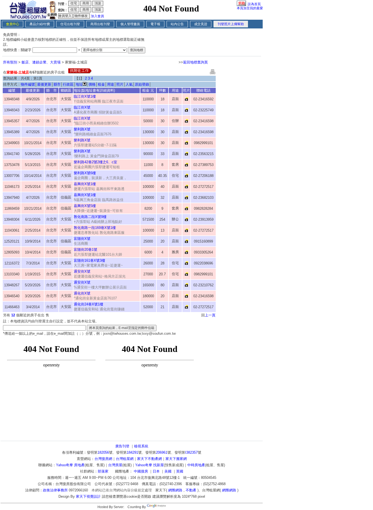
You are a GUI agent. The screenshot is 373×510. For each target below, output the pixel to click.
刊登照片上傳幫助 (231, 24)
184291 (132, 452)
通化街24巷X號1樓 (88, 304)
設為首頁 (254, 4)
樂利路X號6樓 (85, 173)
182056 (103, 452)
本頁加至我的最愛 (250, 8)
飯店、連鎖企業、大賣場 (41, 62)
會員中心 (12, 24)
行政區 (68, 84)
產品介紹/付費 (39, 24)
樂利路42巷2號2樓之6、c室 (95, 162)
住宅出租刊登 (70, 24)
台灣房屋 (115, 465)
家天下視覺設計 (88, 496)
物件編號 (28, 84)
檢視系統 (141, 446)
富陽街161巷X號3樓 (89, 260)
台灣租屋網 (125, 459)
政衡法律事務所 (55, 490)
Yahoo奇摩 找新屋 (149, 465)
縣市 (57, 84)
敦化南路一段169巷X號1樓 (95, 228)
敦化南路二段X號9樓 (90, 217)
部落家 (103, 471)
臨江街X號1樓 (85, 96)
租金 (101, 84)
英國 (179, 471)
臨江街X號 (82, 107)
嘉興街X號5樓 (85, 206)
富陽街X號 (82, 239)
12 (13, 315)
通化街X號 (82, 293)
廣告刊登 (122, 446)
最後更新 (44, 84)
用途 (110, 84)
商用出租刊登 (100, 24)
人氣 (129, 84)
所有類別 (10, 62)
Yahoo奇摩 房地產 (70, 465)
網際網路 (175, 490)
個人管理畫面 (130, 24)
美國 (167, 471)
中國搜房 (141, 471)
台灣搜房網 (103, 459)
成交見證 (200, 24)
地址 (79, 84)
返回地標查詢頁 (195, 62)
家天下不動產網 (149, 459)
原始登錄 (142, 84)
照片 (119, 84)
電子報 (155, 24)
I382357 (191, 452)
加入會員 (97, 16)
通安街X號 (82, 271)
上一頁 (210, 315)
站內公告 (177, 24)
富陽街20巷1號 (85, 249)
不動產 (191, 490)
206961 (161, 452)
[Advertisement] (239, 149)
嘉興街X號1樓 (85, 184)
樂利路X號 (82, 129)
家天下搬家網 (176, 459)
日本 (156, 471)
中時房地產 (196, 465)
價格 (92, 84)
